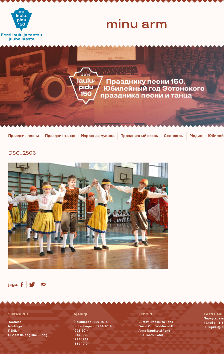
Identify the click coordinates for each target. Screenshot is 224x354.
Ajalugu (81, 314)
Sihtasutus (18, 314)
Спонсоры (174, 136)
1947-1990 (81, 335)
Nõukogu (15, 326)
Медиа (196, 136)
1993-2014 (81, 330)
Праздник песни (23, 136)
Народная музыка (97, 136)
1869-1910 (80, 344)
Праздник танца (60, 136)
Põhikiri (13, 330)
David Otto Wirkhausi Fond (158, 326)
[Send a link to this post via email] (43, 285)
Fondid (145, 314)
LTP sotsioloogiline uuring (28, 335)
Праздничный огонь (139, 136)
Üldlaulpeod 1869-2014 (90, 322)
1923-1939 (80, 339)
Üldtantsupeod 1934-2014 (92, 326)
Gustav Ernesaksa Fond (155, 322)
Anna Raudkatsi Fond (154, 330)
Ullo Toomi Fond (150, 335)
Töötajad (15, 322)
